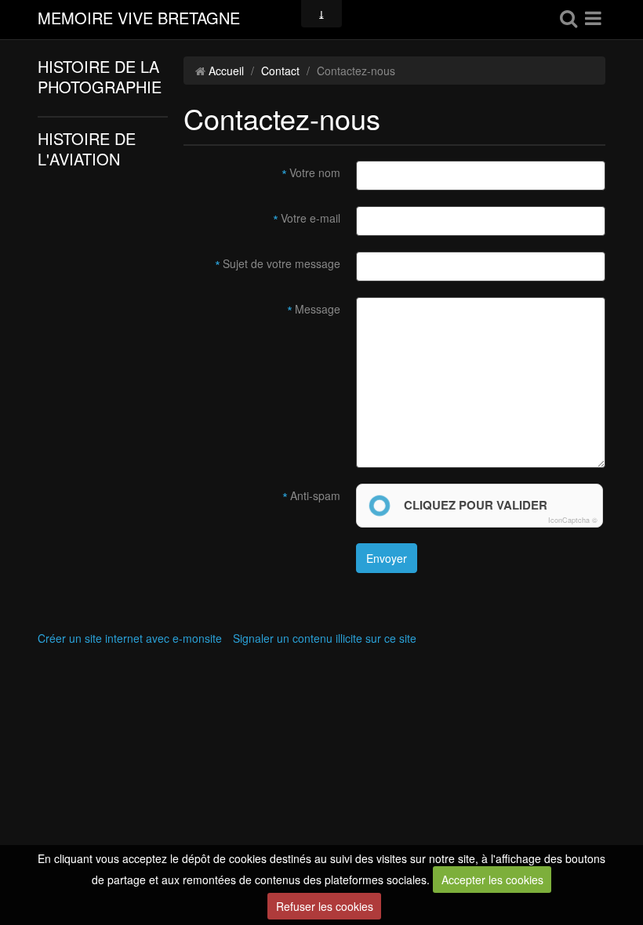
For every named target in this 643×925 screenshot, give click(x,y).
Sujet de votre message (281, 263)
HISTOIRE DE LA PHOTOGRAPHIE (100, 76)
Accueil (226, 70)
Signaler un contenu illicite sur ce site (324, 638)
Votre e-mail (310, 218)
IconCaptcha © (573, 520)
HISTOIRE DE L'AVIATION (87, 148)
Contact (280, 70)
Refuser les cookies (324, 906)
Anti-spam (315, 495)
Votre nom (314, 172)
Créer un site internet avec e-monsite (130, 638)
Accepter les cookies (492, 879)
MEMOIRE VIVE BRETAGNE (139, 19)
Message (317, 309)
